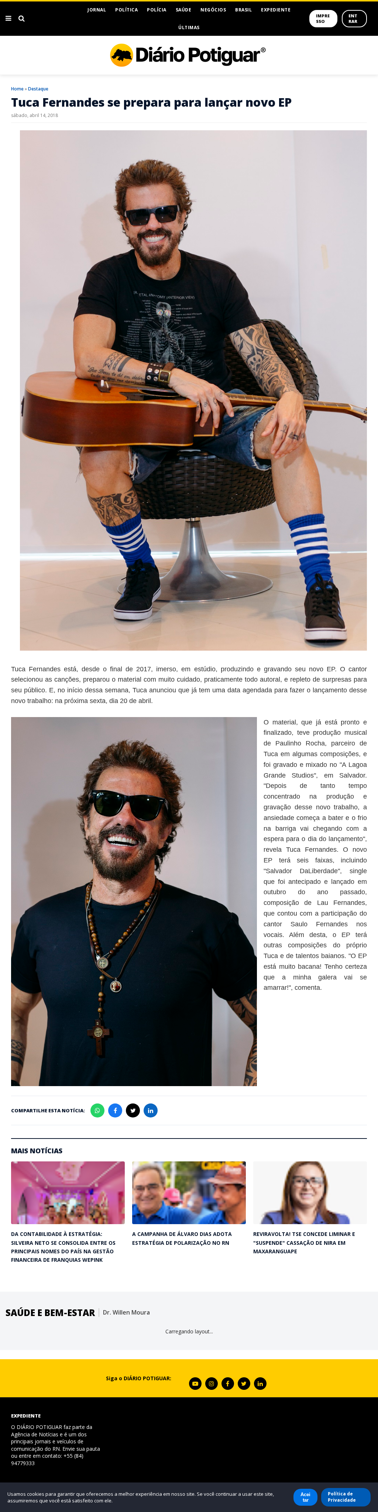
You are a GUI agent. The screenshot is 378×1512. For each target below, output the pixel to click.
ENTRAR (352, 18)
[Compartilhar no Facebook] (115, 1110)
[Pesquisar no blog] (21, 18)
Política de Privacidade (342, 1497)
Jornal (96, 10)
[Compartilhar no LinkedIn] (151, 1110)
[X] (244, 1383)
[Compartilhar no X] (133, 1110)
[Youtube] (195, 1383)
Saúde (184, 10)
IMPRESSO (323, 18)
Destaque (38, 89)
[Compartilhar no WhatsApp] (97, 1110)
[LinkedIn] (260, 1383)
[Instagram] (211, 1383)
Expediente (276, 10)
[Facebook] (227, 1383)
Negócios (213, 10)
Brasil (243, 10)
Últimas (189, 27)
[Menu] (8, 18)
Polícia (156, 10)
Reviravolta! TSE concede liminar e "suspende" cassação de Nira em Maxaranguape (304, 1242)
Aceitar (305, 1497)
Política (126, 10)
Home (17, 89)
